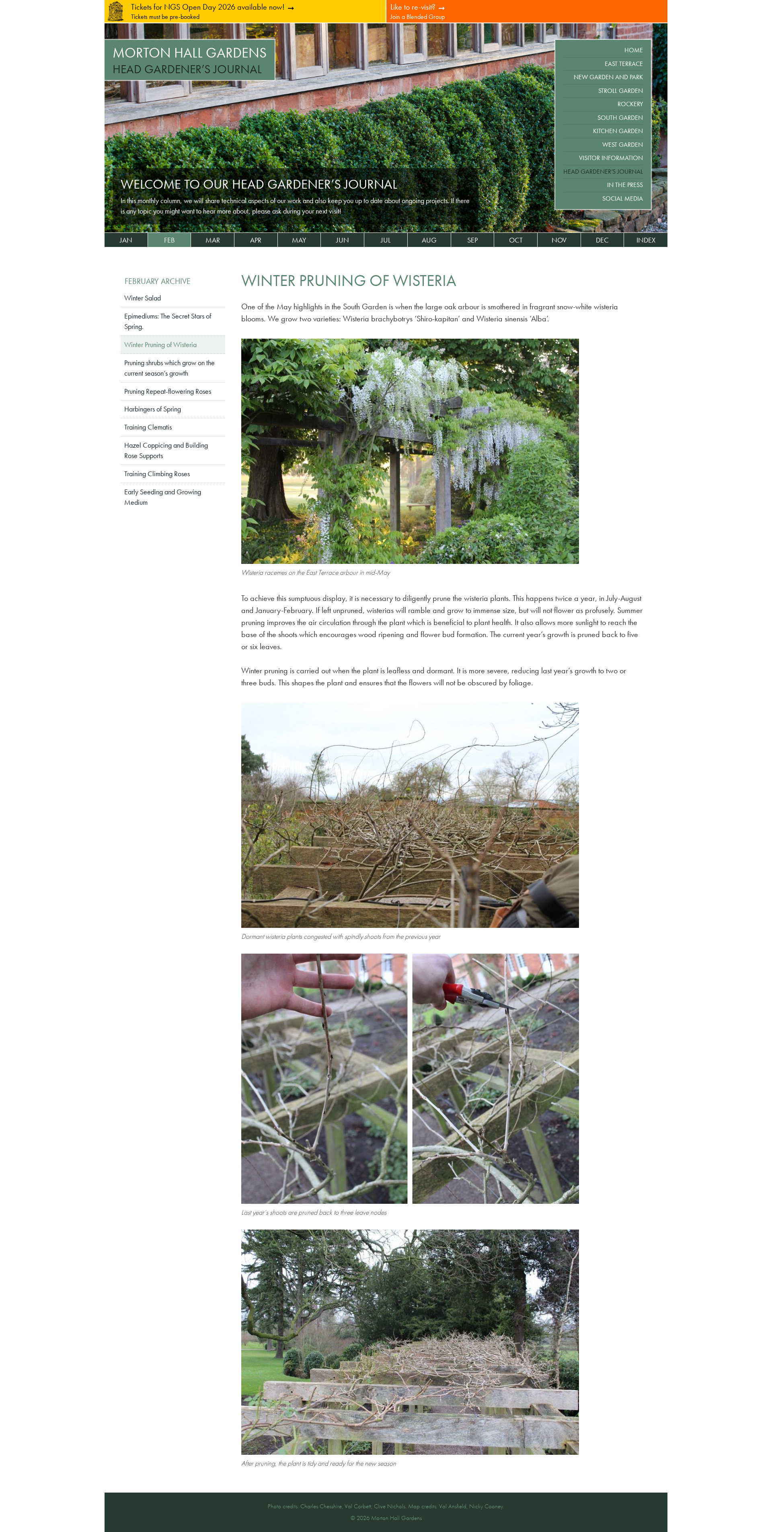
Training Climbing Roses (157, 473)
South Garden (620, 117)
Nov (559, 240)
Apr (255, 240)
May (299, 240)
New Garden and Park (608, 77)
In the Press (625, 185)
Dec (602, 240)
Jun (342, 240)
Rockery (630, 104)
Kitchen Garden (618, 131)
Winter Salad (142, 298)
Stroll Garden (620, 90)
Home (633, 50)
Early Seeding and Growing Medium (162, 497)
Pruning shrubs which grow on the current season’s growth (169, 368)
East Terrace (624, 64)
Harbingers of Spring (152, 409)
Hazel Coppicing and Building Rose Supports (166, 450)
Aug (429, 240)
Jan (126, 240)
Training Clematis (148, 427)
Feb (169, 240)
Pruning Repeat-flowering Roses (167, 391)
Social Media (622, 198)
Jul (385, 240)
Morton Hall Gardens (190, 53)
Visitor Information (611, 158)
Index (645, 240)
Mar (212, 240)
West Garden (622, 144)
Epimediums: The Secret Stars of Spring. (167, 321)
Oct (516, 240)
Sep (472, 240)
